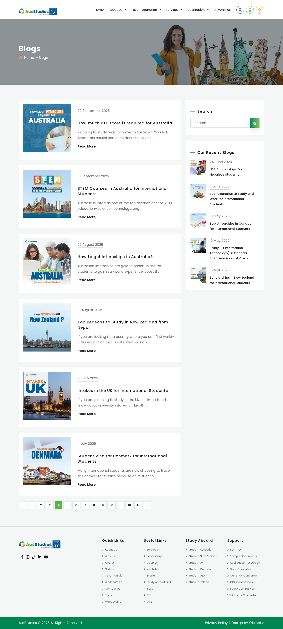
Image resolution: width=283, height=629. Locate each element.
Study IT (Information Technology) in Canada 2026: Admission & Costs (229, 253)
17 (138, 505)
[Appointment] (250, 10)
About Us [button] (116, 9)
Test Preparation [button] (144, 9)
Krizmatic (256, 623)
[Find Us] (259, 10)
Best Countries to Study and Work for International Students (232, 199)
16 (129, 505)
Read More (87, 146)
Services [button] (172, 9)
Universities (222, 9)
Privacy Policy (216, 623)
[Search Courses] (240, 10)
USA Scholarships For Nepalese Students (226, 172)
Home (99, 9)
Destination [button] (196, 9)
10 (111, 505)
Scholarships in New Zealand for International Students (232, 280)
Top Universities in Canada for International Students (231, 226)
